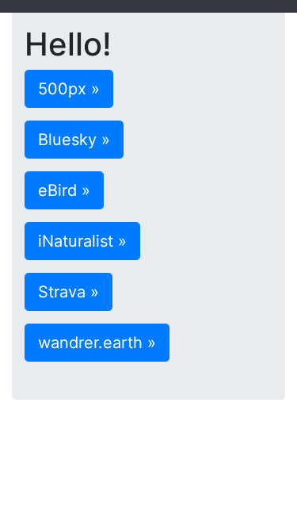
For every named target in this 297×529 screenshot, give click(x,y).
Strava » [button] (68, 291)
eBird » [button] (64, 190)
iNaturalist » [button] (82, 241)
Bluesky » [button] (74, 139)
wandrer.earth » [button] (97, 342)
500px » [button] (69, 88)
